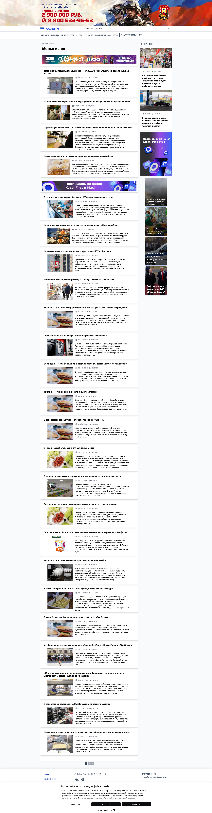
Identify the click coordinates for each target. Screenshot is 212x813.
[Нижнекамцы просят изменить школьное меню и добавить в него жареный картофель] (60, 743)
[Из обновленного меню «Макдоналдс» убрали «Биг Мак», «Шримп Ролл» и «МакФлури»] (60, 657)
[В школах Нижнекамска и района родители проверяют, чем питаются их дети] (60, 487)
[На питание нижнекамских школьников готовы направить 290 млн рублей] (58, 236)
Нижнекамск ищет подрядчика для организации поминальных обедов (79, 156)
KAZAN (53, 28)
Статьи (115, 35)
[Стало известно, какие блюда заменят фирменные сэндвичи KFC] (60, 347)
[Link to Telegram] (82, 780)
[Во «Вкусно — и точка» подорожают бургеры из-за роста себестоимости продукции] (60, 319)
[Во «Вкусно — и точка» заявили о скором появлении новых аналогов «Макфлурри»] (60, 375)
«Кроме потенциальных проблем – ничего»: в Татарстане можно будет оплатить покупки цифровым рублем (154, 80)
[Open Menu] (42, 28)
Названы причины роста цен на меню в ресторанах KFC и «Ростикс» (77, 251)
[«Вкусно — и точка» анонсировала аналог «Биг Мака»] (60, 403)
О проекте (46, 774)
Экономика (54, 35)
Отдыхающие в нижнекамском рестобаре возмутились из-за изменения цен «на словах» (88, 127)
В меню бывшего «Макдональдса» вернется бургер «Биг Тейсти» (76, 617)
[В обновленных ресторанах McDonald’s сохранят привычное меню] (60, 715)
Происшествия (100, 35)
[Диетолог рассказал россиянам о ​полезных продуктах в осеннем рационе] (60, 516)
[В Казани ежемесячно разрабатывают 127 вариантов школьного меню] (60, 209)
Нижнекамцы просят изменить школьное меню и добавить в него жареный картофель (87, 732)
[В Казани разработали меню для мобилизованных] (60, 459)
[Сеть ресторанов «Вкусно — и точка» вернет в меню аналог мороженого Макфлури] (60, 544)
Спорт (81, 35)
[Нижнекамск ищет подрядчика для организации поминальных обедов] (58, 166)
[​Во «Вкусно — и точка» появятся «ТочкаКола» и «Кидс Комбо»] (60, 572)
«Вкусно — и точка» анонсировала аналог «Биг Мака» (71, 392)
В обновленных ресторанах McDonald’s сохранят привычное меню (77, 704)
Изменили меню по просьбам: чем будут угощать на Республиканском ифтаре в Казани (87, 101)
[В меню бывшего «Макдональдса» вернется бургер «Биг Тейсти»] (60, 628)
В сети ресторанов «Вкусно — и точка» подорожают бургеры (74, 420)
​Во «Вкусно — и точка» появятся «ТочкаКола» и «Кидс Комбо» (75, 560)
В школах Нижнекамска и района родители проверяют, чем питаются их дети (82, 476)
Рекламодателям (49, 778)
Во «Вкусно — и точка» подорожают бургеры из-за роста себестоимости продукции (85, 307)
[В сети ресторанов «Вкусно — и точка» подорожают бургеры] (60, 431)
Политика (73, 35)
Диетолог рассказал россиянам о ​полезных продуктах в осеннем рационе (80, 504)
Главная (45, 43)
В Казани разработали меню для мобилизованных (69, 448)
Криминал (89, 35)
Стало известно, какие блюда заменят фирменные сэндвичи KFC (76, 335)
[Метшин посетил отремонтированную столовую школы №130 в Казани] (60, 291)
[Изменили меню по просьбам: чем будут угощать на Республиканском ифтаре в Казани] (58, 112)
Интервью (64, 35)
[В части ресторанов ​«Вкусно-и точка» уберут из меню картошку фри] (60, 600)
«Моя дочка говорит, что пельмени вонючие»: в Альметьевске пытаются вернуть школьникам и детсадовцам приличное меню (84, 674)
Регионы (94, 132)
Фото (109, 35)
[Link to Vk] (76, 780)
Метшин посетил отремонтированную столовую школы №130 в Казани (79, 279)
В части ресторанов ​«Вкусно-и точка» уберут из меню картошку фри (78, 588)
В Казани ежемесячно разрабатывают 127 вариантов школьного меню (79, 197)
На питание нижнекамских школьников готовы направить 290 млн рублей (80, 225)
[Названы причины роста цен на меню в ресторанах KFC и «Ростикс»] (60, 263)
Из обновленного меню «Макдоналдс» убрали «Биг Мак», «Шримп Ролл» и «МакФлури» (88, 645)
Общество (45, 35)
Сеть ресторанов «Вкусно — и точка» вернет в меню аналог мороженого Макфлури (85, 532)
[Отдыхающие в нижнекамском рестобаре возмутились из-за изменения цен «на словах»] (60, 139)
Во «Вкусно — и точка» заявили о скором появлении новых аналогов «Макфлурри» (85, 363)
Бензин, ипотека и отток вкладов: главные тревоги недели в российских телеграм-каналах (155, 122)
